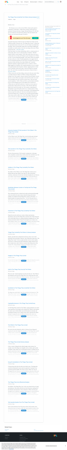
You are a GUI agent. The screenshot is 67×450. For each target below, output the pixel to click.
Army (34, 429)
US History (40, 1)
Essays (18, 1)
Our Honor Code (23, 440)
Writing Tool (26, 1)
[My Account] (61, 1)
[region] (33, 446)
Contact (6, 438)
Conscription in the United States (38, 430)
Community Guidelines (24, 438)
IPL (5, 4)
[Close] (65, 446)
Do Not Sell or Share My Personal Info (51, 445)
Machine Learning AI (33, 1)
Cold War (6, 430)
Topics (22, 1)
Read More (23, 140)
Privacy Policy (22, 441)
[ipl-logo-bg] (7, 2)
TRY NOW (35, 38)
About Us (6, 437)
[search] (58, 2)
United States (7, 429)
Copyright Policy (22, 437)
